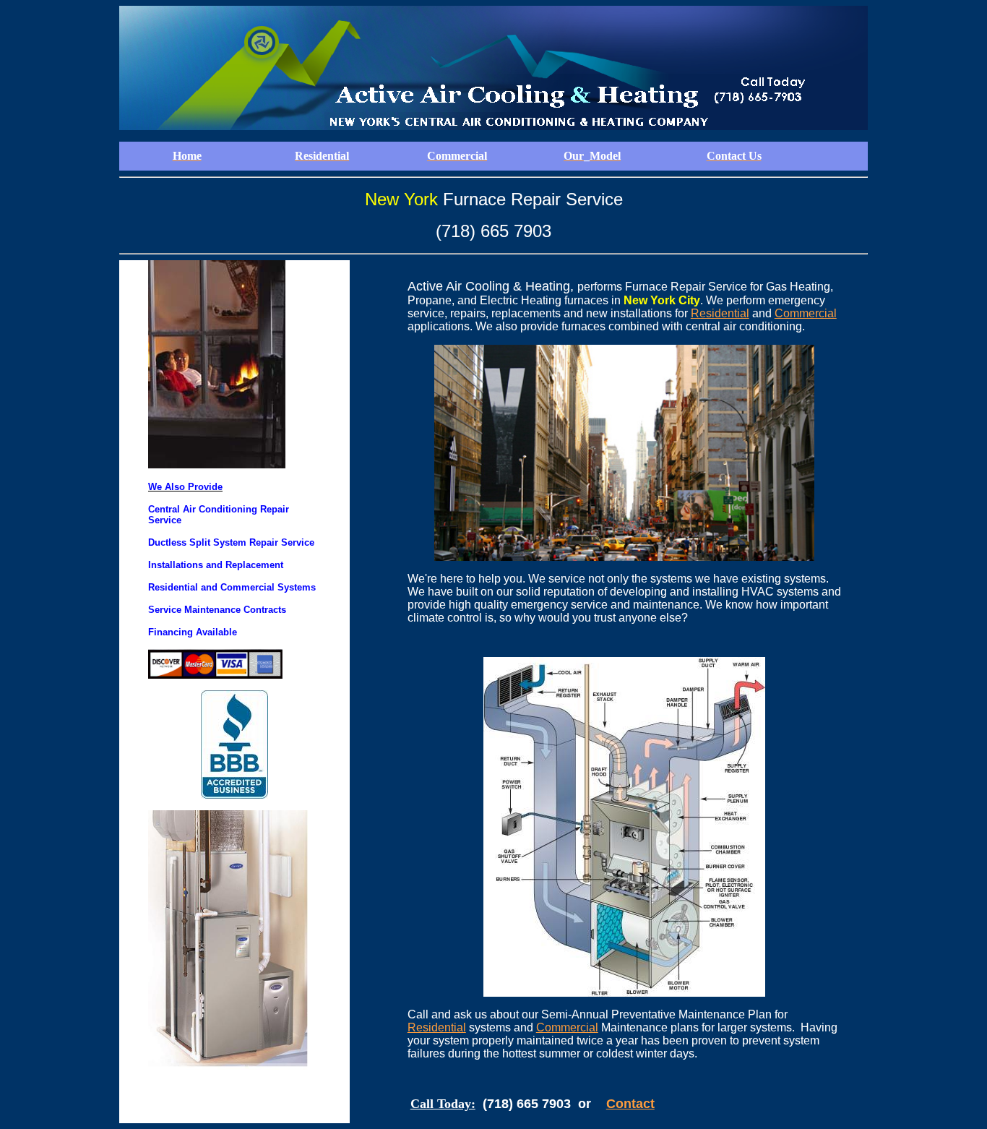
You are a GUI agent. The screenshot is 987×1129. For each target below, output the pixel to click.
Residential (720, 313)
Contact (630, 1103)
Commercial (806, 313)
